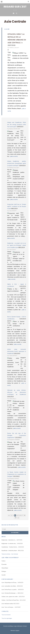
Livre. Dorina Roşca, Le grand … (9, 589)
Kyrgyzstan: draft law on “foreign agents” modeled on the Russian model (16, 206)
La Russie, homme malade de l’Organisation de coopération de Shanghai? (16, 474)
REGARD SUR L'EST (15, 6)
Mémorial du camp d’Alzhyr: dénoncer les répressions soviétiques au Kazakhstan (16, 392)
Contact (25, 626)
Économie (4, 564)
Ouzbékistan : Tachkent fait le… (10, 547)
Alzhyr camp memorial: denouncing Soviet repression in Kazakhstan (16, 351)
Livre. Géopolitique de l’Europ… (9, 582)
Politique (4, 571)
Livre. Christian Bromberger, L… (9, 593)
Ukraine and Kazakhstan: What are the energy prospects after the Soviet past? (16, 125)
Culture (3, 561)
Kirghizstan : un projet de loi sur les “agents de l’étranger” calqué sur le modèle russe (16, 245)
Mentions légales (15, 630)
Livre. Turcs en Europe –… (8, 607)
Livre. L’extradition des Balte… (9, 586)
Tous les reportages (7, 618)
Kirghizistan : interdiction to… (9, 540)
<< (9, 515)
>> (18, 518)
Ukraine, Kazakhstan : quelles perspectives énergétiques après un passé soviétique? (16, 163)
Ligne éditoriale (18, 626)
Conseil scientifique (8, 626)
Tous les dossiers (6, 614)
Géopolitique (5, 568)
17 (15, 518)
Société (3, 575)
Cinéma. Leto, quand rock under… (10, 596)
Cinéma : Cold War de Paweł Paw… (10, 600)
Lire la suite (14, 156)
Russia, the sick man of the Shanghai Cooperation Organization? (16, 435)
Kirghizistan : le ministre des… (9, 543)
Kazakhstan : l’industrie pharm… (10, 550)
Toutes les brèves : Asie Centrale (10, 554)
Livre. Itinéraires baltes (7, 603)
